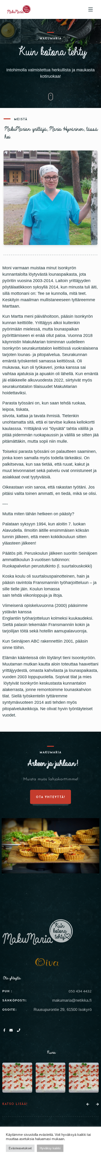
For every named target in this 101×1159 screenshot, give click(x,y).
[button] (87, 1104)
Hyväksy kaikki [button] (50, 1148)
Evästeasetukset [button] (20, 1148)
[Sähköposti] (12, 1030)
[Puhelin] (19, 1030)
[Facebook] (5, 1030)
